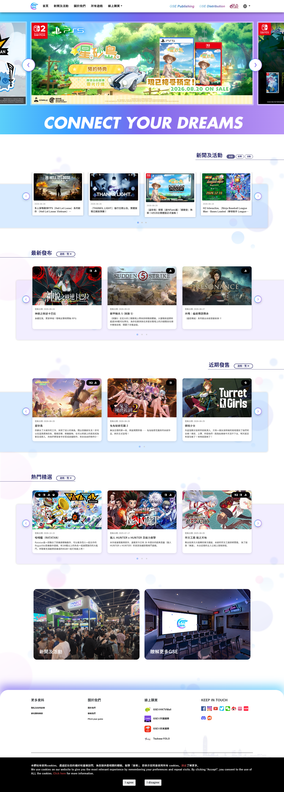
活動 (249, 156)
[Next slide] (255, 65)
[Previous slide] (28, 65)
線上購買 (114, 6)
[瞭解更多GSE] (197, 624)
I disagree (153, 782)
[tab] (138, 222)
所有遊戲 (97, 6)
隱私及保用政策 (38, 708)
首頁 (45, 6)
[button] (246, 6)
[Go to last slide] (26, 196)
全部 (231, 156)
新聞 (240, 156)
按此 (184, 765)
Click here (59, 773)
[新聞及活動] (87, 624)
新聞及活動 (61, 6)
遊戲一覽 (65, 254)
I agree (129, 782)
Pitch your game (95, 719)
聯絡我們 (92, 713)
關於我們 (80, 6)
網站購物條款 (37, 713)
